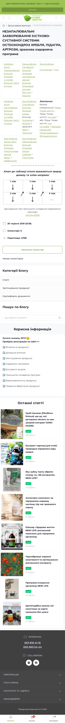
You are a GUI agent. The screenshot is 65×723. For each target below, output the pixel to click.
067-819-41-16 (32, 642)
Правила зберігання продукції (23, 386)
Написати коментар (32, 249)
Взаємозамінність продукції (21, 380)
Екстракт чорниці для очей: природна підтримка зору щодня (41, 448)
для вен (52, 117)
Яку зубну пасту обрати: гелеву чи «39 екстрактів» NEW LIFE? (40, 474)
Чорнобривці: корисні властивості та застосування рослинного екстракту (42, 559)
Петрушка (28, 157)
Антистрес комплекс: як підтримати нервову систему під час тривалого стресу (41, 503)
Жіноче (26, 123)
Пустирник (46, 69)
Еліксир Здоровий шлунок (28, 86)
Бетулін (26, 92)
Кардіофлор (10, 138)
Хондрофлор (47, 64)
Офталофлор (29, 141)
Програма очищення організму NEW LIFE (37, 584)
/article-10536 (33, 215)
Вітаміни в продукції (17, 347)
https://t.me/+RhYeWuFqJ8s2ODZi (29, 663)
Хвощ (7, 157)
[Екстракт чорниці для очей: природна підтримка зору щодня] (12, 453)
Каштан (26, 95)
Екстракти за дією (16, 369)
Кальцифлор (29, 64)
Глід (56, 69)
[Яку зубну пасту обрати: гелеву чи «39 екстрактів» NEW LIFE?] (12, 479)
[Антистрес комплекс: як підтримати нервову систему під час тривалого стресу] (12, 507)
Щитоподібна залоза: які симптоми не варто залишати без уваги (40, 608)
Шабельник (10, 160)
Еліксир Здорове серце (27, 148)
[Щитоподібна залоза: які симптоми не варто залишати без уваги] (12, 613)
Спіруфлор (28, 104)
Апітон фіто (10, 141)
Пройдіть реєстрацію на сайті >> (21, 341)
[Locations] (56, 18)
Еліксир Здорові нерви (26, 110)
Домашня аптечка (15, 352)
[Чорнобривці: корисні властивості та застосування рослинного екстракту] (12, 564)
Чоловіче (27, 120)
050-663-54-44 (32, 647)
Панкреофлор (12, 70)
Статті (6, 280)
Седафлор (28, 67)
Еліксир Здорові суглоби (8, 76)
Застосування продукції (19, 25)
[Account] (61, 18)
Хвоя (25, 129)
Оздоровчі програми (17, 363)
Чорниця (27, 133)
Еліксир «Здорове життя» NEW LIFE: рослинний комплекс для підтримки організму (40, 532)
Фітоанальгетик (48, 136)
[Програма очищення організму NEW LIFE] (12, 589)
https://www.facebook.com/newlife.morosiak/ (36, 663)
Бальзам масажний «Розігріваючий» (50, 129)
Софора (26, 154)
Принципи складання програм (23, 375)
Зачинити (32, 10)
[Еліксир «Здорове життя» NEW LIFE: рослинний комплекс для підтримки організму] (12, 536)
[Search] (9, 18)
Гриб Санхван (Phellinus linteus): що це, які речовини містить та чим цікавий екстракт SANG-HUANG (40, 419)
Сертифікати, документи (16, 296)
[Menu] (3, 18)
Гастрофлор (10, 107)
